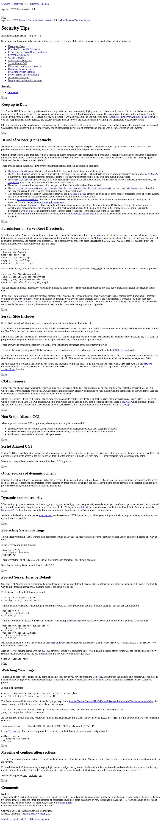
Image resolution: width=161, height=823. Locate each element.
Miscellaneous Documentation (75, 20)
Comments (13, 92)
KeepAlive (13, 182)
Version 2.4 (51, 20)
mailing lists (66, 802)
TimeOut (16, 174)
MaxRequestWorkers (27, 199)
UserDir (46, 651)
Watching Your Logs (18, 77)
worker (110, 211)
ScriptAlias (8, 369)
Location (50, 643)
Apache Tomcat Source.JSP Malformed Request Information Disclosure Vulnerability (111, 701)
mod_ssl (30, 211)
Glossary (34, 4)
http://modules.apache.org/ (81, 213)
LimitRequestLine (105, 188)
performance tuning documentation (48, 202)
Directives (17, 4)
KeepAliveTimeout (22, 180)
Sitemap (45, 4)
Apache (5, 20)
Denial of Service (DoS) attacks (24, 49)
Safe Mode (85, 507)
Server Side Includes (18, 54)
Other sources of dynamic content (25, 66)
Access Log (15, 731)
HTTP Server (18, 20)
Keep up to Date (16, 46)
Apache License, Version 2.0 (35, 813)
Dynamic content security (20, 69)
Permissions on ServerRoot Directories (27, 52)
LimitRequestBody (32, 188)
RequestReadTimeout (23, 171)
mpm (32, 205)
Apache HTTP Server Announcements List (130, 116)
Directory (77, 621)
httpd (97, 268)
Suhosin (5, 510)
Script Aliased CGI (17, 63)
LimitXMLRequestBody (133, 188)
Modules (5, 4)
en (25, 35)
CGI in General (16, 57)
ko (35, 35)
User (99, 235)
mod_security (46, 515)
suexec (90, 350)
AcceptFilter (78, 194)
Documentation (35, 20)
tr (40, 35)
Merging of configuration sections (25, 80)
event (139, 205)
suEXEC (126, 401)
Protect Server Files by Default (23, 74)
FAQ (25, 4)
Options (148, 364)
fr (30, 35)
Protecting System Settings (21, 71)
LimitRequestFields (55, 188)
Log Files (97, 676)
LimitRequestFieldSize (80, 188)
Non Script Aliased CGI (20, 60)
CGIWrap (125, 404)
